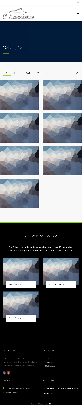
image (17, 73)
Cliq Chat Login (50, 366)
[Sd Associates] (18, 13)
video (39, 73)
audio (28, 73)
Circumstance (48, 394)
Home (47, 358)
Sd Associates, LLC (45, 404)
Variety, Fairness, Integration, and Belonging (61, 388)
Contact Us (49, 362)
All (7, 73)
